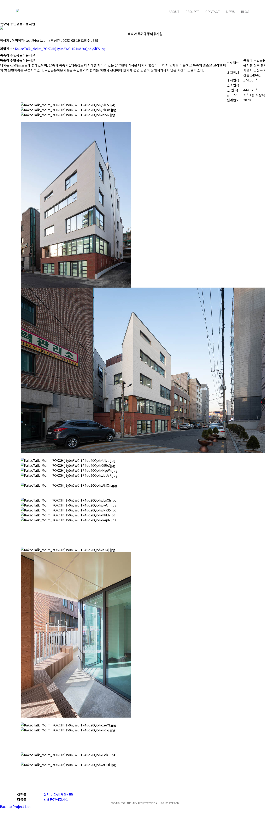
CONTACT (212, 11)
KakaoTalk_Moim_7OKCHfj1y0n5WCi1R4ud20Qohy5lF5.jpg (60, 48)
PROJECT (192, 11)
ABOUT (174, 11)
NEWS (230, 11)
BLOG (245, 11)
